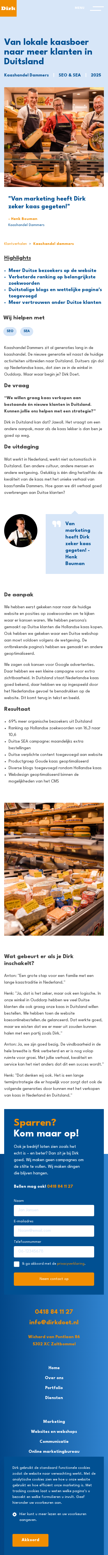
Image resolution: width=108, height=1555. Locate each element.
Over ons (54, 1378)
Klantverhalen (15, 244)
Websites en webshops (54, 1432)
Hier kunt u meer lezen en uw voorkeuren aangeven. (52, 1517)
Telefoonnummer (27, 1242)
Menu (79, 8)
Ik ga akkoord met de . (54, 1264)
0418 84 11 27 (60, 1187)
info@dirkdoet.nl (54, 1323)
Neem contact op (54, 1279)
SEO (10, 331)
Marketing (54, 1422)
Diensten (54, 1398)
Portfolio (54, 1388)
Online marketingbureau (54, 1452)
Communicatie (54, 1442)
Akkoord (30, 1540)
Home (54, 1368)
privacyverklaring (70, 1264)
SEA (27, 331)
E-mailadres (24, 1221)
